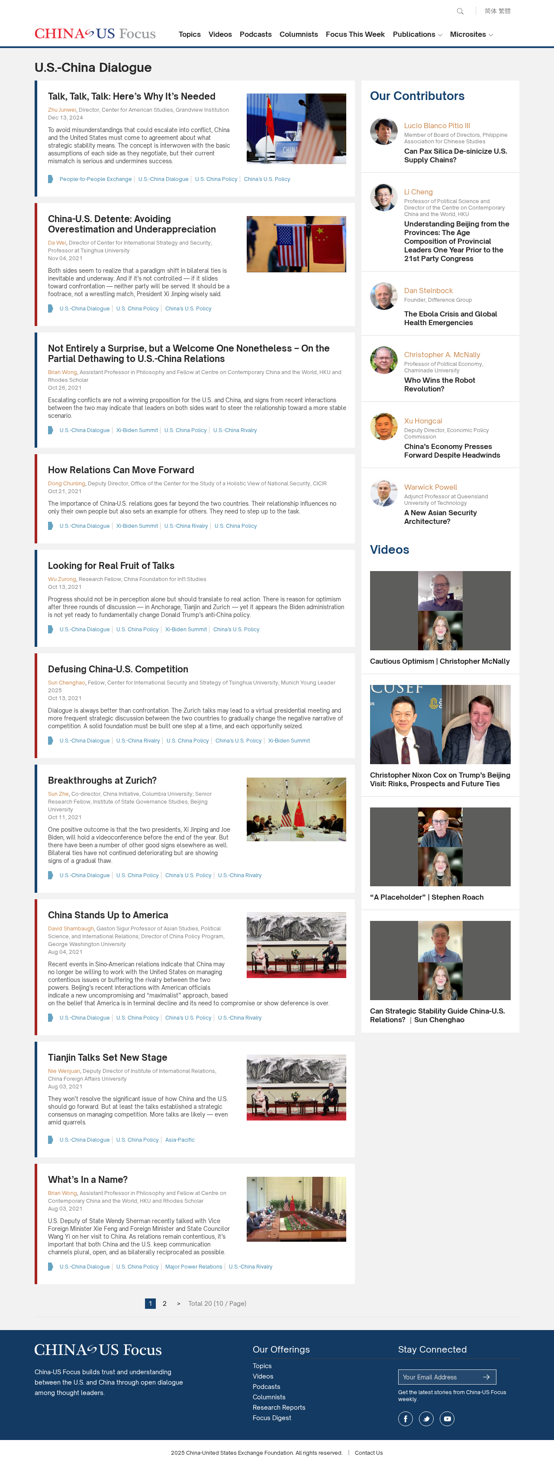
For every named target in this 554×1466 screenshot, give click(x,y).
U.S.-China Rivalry (235, 430)
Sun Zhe (58, 794)
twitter (426, 1418)
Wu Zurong (62, 579)
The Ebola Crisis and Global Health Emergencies (450, 318)
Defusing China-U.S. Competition (118, 669)
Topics (190, 34)
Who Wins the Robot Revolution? (439, 384)
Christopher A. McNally (442, 354)
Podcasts (256, 34)
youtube (447, 1418)
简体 (491, 10)
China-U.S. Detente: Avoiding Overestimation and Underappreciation (132, 224)
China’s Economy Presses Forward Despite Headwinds (452, 450)
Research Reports (279, 1407)
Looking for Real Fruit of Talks (111, 565)
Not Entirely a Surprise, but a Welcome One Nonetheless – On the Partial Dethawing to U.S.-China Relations (189, 353)
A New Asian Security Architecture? (440, 517)
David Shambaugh (71, 928)
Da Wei (57, 242)
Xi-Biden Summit (137, 430)
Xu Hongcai (423, 421)
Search (460, 11)
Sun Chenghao (66, 682)
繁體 (505, 10)
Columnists (299, 34)
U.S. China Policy (216, 179)
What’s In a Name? (88, 1179)
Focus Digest (272, 1417)
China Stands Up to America (108, 915)
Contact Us (369, 1453)
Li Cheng (418, 191)
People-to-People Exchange (96, 179)
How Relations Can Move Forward (121, 470)
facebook (405, 1418)
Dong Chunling (66, 483)
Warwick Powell (430, 487)
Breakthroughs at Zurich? (102, 780)
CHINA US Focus (95, 33)
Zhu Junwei (62, 110)
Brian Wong (62, 372)
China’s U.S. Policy (267, 179)
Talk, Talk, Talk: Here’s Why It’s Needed (132, 96)
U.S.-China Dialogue (163, 179)
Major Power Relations (193, 1266)
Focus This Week (355, 34)
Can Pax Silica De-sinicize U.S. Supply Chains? (455, 155)
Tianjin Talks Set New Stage (107, 1057)
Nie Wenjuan (64, 1071)
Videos (220, 34)
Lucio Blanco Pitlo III (437, 125)
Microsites (468, 34)
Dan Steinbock (428, 290)
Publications (414, 34)
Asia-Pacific (180, 1140)
